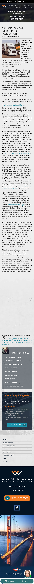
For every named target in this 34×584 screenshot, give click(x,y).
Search (26, 1)
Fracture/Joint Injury (13, 357)
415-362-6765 (17, 19)
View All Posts (15, 425)
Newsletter (7, 452)
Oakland (6, 344)
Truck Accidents (11, 368)
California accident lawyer (15, 205)
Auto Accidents (11, 371)
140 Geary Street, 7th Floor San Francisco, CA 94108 (19, 498)
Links (4, 458)
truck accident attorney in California (17, 153)
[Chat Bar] (17, 581)
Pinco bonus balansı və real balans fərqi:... (17, 402)
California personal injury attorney (17, 188)
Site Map (6, 461)
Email (20, 1)
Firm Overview (8, 443)
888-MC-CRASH (17, 16)
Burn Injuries (10, 379)
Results (5, 449)
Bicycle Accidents (11, 375)
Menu (11, 1)
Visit (23, 1)
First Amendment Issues (14, 386)
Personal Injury (8, 455)
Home (5, 440)
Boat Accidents (11, 382)
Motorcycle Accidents (13, 361)
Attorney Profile (9, 446)
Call (15, 1)
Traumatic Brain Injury (14, 364)
